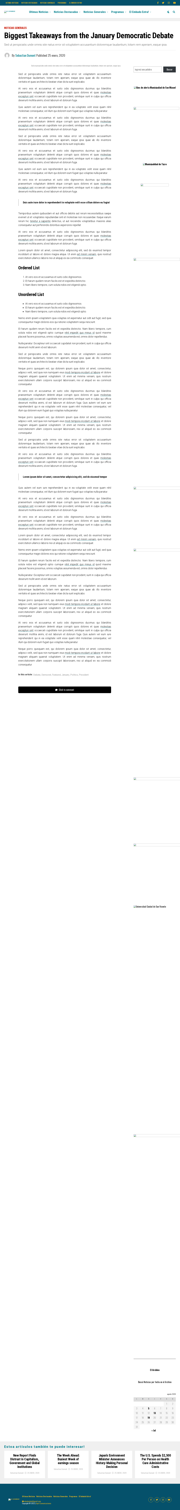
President (84, 675)
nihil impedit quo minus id (79, 332)
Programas (62, 3)
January (65, 675)
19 (149, 1417)
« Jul (153, 1430)
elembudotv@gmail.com (32, 1501)
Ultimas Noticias (12, 3)
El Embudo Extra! (75, 3)
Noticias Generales (47, 3)
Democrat (46, 675)
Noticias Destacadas (29, 3)
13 (155, 1413)
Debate (36, 675)
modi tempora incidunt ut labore (82, 372)
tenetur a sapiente (40, 221)
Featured (56, 675)
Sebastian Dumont (25, 55)
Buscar (170, 69)
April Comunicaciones (43, 1503)
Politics (74, 675)
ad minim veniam (86, 254)
